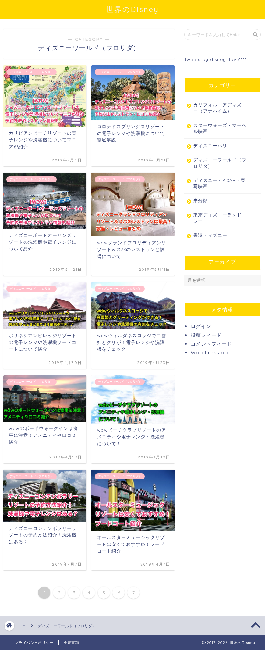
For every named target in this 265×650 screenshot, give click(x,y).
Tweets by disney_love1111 (215, 59)
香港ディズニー (210, 235)
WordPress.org (210, 352)
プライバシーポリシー (34, 642)
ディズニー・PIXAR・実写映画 (219, 183)
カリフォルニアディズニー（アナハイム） (220, 108)
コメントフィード (211, 344)
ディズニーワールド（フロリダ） (220, 163)
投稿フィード (206, 335)
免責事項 (71, 642)
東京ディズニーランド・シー (220, 218)
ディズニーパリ (210, 145)
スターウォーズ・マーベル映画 (220, 128)
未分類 (200, 200)
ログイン (201, 326)
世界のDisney (132, 9)
